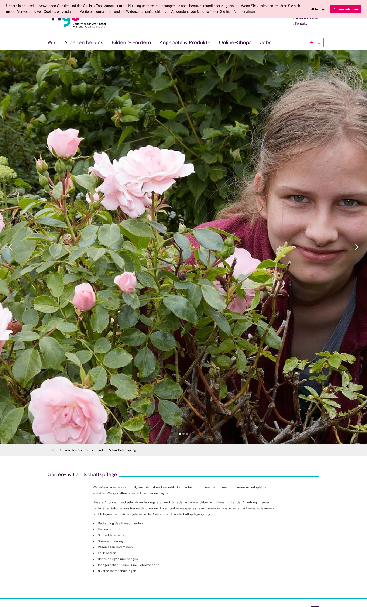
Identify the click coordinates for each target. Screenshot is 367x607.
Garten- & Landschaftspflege (117, 450)
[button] (315, 42)
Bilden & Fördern (131, 42)
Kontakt (301, 23)
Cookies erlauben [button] (345, 9)
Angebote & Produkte (185, 42)
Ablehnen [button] (318, 9)
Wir (52, 42)
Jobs (265, 42)
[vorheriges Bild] (11, 247)
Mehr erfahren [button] (244, 11)
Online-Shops (235, 42)
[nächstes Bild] (355, 247)
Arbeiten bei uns (83, 42)
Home (52, 450)
